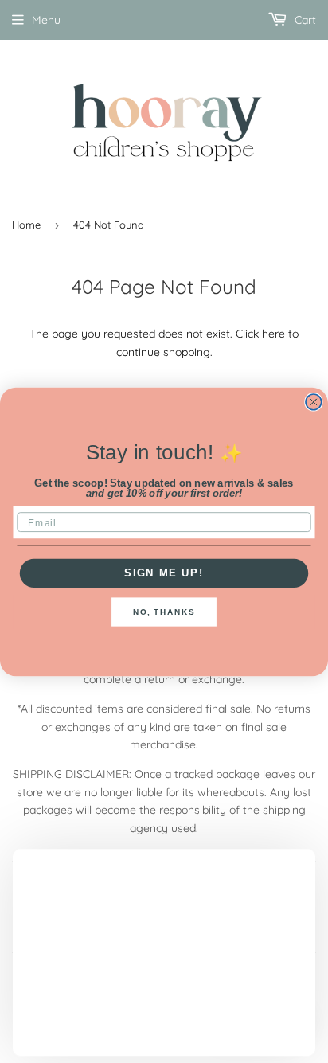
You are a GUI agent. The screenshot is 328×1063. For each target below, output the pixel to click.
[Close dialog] (314, 401)
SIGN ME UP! (164, 572)
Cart (303, 20)
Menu (46, 20)
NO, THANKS (164, 611)
